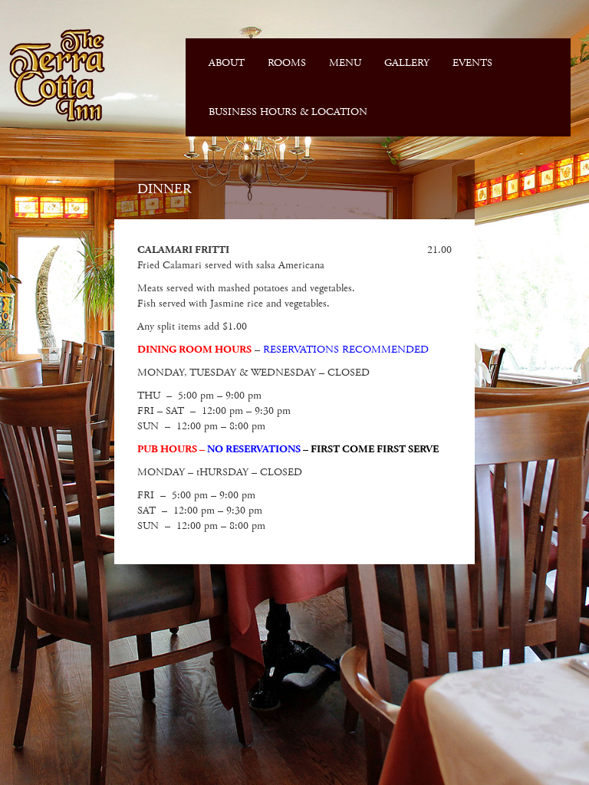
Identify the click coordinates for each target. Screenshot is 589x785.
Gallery (406, 63)
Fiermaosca (56, 74)
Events (472, 63)
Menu (345, 63)
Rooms (287, 63)
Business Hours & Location (288, 112)
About (227, 63)
